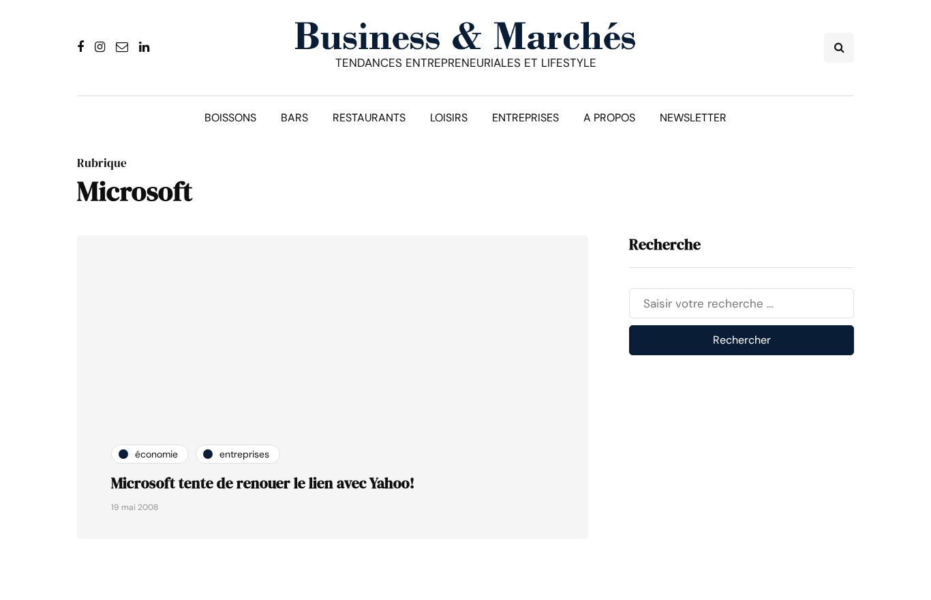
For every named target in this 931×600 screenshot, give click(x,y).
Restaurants (369, 117)
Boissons (230, 117)
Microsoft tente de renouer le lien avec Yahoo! (262, 482)
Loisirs (449, 117)
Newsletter (693, 117)
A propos (609, 117)
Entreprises (525, 117)
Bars (294, 117)
